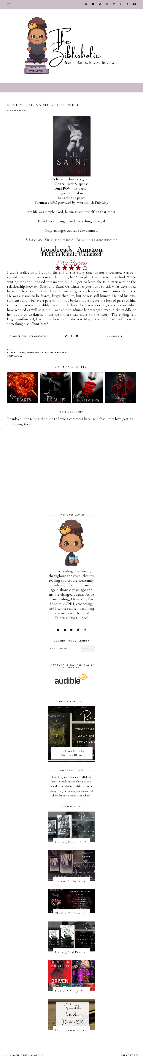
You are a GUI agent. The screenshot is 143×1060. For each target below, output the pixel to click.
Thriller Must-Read (35, 336)
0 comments (114, 336)
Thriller (15, 336)
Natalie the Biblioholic (27, 1055)
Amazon (90, 249)
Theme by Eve (130, 1055)
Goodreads (56, 249)
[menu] (8, 4)
